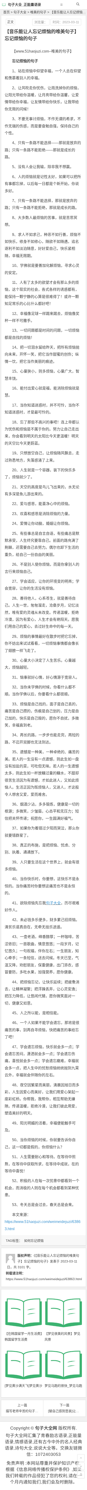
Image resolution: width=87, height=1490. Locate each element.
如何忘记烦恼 (34, 1240)
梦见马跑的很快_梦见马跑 (63, 1386)
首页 (6, 12)
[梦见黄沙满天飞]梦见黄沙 (23, 1386)
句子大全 (19, 12)
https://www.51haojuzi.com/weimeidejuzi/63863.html (44, 1279)
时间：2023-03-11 (66, 22)
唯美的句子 (38, 12)
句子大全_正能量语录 (24, 5)
